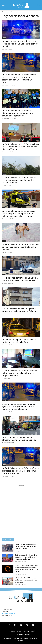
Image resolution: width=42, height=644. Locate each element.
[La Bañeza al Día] (21, 5)
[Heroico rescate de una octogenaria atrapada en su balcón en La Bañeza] (21, 296)
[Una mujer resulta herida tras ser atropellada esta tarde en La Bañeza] (21, 425)
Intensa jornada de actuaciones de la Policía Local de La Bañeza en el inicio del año (20, 44)
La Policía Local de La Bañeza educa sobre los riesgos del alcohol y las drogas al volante (19, 373)
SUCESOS (5, 336)
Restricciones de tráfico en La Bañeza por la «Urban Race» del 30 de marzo (20, 279)
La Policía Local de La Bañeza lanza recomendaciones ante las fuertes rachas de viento (19, 180)
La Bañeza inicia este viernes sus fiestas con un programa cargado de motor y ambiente (26, 546)
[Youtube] (32, 625)
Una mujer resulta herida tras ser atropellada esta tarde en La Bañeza (19, 438)
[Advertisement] (21, 508)
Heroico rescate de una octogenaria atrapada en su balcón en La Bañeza (19, 310)
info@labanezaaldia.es (8, 613)
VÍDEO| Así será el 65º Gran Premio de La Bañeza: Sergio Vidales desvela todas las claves (27, 580)
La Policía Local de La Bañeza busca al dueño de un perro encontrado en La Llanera (20, 247)
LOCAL (4, 38)
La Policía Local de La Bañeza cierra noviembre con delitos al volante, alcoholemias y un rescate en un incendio (19, 78)
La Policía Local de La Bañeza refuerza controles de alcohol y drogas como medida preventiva (20, 471)
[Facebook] (9, 625)
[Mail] (21, 625)
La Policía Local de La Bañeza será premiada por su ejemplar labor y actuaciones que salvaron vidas (18, 213)
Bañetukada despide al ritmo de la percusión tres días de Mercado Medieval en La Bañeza (26, 557)
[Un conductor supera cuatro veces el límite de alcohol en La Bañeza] (21, 327)
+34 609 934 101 (7, 615)
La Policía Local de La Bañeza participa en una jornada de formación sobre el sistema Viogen (20, 146)
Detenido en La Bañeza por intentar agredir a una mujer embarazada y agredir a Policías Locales (18, 406)
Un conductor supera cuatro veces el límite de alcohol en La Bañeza (19, 340)
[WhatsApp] (26, 625)
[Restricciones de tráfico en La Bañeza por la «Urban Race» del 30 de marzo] (21, 265)
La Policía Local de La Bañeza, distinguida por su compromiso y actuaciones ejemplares (17, 113)
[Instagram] (15, 625)
